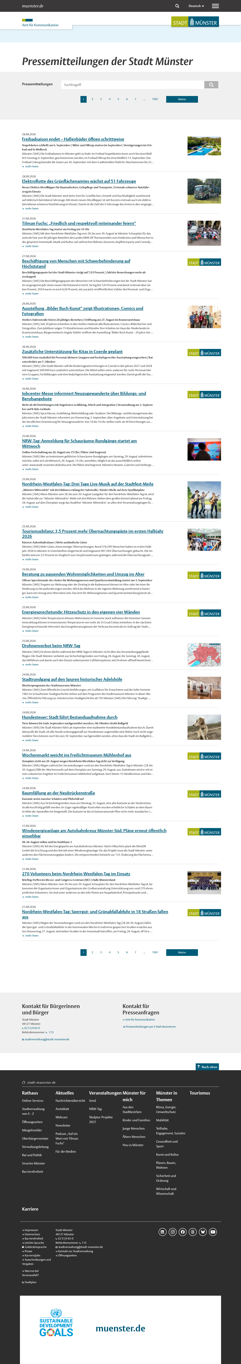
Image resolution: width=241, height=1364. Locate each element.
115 (50, 1032)
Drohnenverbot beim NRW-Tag (51, 645)
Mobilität (162, 1120)
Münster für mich (134, 1096)
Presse (28, 1251)
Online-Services (32, 1100)
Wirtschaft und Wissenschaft (166, 1191)
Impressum (31, 1230)
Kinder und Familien (136, 1120)
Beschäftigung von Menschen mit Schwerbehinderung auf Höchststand (76, 263)
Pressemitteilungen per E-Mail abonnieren (151, 1026)
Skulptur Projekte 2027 (101, 1119)
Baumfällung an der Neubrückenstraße (58, 792)
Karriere (30, 1209)
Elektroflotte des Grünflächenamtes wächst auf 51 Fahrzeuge (79, 181)
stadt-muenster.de (41, 1082)
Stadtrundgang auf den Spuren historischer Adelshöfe (72, 679)
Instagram (173, 1232)
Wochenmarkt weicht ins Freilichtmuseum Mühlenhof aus (76, 754)
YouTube (213, 1232)
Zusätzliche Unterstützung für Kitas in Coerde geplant (72, 351)
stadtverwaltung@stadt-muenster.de (47, 1039)
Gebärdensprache (36, 1247)
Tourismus (200, 1093)
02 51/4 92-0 (32, 1028)
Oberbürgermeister (35, 1138)
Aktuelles (65, 1093)
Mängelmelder (32, 1130)
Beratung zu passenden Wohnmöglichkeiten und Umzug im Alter (83, 574)
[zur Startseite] (195, 21)
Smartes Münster (33, 1163)
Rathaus (30, 1093)
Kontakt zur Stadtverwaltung (75, 1251)
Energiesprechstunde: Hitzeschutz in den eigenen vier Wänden (81, 611)
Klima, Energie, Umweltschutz (166, 1109)
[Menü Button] (215, 6)
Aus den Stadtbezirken (132, 1109)
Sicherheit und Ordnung (166, 1178)
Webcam (62, 1117)
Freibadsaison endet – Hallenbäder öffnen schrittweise (73, 139)
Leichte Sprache (34, 1242)
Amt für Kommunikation (140, 1019)
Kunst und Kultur (167, 1154)
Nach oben (209, 1067)
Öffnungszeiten (32, 1122)
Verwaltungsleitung (35, 1147)
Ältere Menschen (134, 1137)
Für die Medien (66, 1151)
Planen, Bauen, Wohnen (166, 1165)
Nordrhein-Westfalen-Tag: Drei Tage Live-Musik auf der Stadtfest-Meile (87, 483)
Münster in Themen (166, 1096)
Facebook (183, 1232)
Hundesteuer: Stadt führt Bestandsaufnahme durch (70, 717)
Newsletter (63, 1125)
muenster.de (32, 6)
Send (92, 1100)
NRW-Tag (95, 1109)
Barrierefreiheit (32, 1171)
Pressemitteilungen (37, 84)
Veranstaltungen (103, 1093)
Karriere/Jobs (32, 1255)
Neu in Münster (133, 1145)
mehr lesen (31, 166)
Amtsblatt (62, 1109)
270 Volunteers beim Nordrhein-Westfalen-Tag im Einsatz (76, 873)
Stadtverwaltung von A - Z (33, 1111)
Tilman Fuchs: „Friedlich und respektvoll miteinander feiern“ (79, 223)
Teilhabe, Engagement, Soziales (170, 1131)
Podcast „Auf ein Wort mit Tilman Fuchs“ (67, 1138)
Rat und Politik (32, 1155)
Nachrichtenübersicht (70, 1100)
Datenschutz (32, 1234)
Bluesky (203, 1232)
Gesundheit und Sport (167, 1144)
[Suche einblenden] (177, 6)
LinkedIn (163, 1232)
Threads (193, 1232)
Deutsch (195, 6)
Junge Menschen (134, 1128)
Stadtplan (30, 1282)
